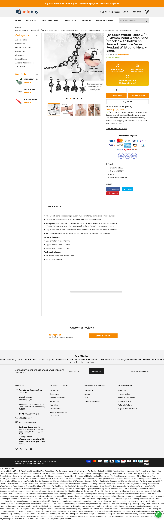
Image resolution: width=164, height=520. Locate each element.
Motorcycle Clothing (129, 481)
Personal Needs (70, 476)
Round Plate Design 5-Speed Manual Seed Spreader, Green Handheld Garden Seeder (31, 79)
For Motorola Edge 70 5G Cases (125, 498)
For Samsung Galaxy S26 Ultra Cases (71, 471)
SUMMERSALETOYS (14, 483)
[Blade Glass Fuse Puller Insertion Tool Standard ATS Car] (18, 102)
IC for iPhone (30, 514)
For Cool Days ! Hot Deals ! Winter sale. (68, 486)
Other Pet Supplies (34, 509)
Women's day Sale (30, 483)
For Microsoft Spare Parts (133, 516)
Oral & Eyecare (111, 491)
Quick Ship (35, 471)
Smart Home (21, 59)
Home (18, 20)
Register (137, 12)
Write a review (103, 335)
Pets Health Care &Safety (49, 498)
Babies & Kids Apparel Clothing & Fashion (103, 473)
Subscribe (96, 371)
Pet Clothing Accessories (65, 509)
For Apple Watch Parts (36, 519)
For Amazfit (66, 519)
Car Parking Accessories (104, 478)
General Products (23, 47)
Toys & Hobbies (91, 486)
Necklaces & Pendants (123, 496)
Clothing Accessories (53, 476)
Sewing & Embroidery (153, 491)
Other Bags (104, 486)
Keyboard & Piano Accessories (47, 511)
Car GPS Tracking (76, 481)
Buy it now (127, 101)
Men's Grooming (130, 488)
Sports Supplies (41, 488)
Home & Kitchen (7, 471)
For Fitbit (114, 476)
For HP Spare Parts (38, 516)
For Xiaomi (159, 496)
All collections (50, 20)
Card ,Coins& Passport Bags (59, 516)
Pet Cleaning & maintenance (131, 491)
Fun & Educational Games (75, 496)
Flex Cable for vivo (17, 519)
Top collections (140, 496)
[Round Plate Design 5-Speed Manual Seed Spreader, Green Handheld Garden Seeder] (18, 82)
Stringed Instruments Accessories (37, 504)
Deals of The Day (25, 486)
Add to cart (116, 95)
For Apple (81, 498)
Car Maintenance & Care (126, 478)
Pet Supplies (86, 501)
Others (4, 498)
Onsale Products (82, 504)
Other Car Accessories (42, 481)
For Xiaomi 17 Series (42, 486)
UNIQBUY (120, 171)
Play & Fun (19, 55)
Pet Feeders (145, 511)
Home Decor (97, 493)
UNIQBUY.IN (34, 461)
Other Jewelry (134, 501)
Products (31, 20)
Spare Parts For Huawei (15, 509)
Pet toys (33, 498)
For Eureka (92, 471)
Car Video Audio (28, 478)
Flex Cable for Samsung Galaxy (125, 514)
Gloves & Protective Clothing (60, 491)
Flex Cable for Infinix (83, 514)
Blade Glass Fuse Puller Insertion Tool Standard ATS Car (31, 99)
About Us (86, 20)
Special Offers (66, 483)
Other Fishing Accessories (147, 483)
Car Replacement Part (147, 478)
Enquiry (87, 394)
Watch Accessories (127, 476)
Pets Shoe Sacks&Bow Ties (110, 511)
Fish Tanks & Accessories (63, 504)
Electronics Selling (56, 488)
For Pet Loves (151, 509)
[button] (66, 98)
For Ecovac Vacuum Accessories (39, 493)
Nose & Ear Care (67, 473)
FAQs (86, 398)
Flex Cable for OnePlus (46, 514)
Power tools (97, 501)
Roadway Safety (91, 481)
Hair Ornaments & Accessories (100, 496)
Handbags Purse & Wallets (11, 504)
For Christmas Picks (90, 506)
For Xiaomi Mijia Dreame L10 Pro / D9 (88, 491)
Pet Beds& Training (131, 511)
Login (125, 12)
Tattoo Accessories (118, 486)
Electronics (20, 43)
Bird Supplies (76, 506)
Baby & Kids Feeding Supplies (57, 506)
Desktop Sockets (127, 509)
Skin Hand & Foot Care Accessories (44, 473)
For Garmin (121, 504)
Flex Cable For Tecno (102, 514)
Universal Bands (96, 516)
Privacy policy (124, 394)
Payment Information (127, 408)
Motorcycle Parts (60, 481)
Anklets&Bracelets (80, 483)
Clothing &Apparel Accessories (102, 483)
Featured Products (108, 506)
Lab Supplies (48, 509)
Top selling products (147, 471)
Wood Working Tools (8, 486)
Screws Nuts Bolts (69, 498)
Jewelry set (18, 514)
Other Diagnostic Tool (146, 476)
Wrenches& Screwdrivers (18, 498)
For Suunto (139, 509)
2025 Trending (114, 471)
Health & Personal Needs (36, 491)
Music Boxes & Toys (28, 496)
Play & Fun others (22, 471)
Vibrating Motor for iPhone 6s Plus (31, 89)
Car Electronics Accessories (61, 478)
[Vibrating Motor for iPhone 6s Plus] (18, 92)
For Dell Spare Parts (147, 514)
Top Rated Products (149, 501)
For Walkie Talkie (37, 506)
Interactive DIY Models (49, 483)
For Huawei (58, 496)
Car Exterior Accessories (110, 481)
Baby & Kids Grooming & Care (106, 509)
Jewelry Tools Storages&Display (79, 488)
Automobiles (21, 40)
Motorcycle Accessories (10, 478)
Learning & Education (71, 501)
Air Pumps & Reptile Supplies (98, 498)
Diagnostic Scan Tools (22, 481)
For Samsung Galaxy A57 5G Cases (107, 488)
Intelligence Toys (135, 486)
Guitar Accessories (26, 488)
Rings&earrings (133, 504)
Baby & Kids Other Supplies (79, 493)
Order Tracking (104, 20)
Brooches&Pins (109, 504)
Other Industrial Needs (22, 476)
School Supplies (17, 491)
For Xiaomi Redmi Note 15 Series (133, 493)
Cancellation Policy (92, 401)
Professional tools (45, 496)
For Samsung (95, 504)
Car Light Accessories (84, 478)
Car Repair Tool (42, 478)
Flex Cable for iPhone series (115, 501)
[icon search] (146, 20)
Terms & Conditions (126, 398)
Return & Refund (125, 405)
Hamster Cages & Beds (88, 511)
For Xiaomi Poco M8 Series (17, 501)
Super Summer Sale (129, 471)
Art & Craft (20, 66)
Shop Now (114, 3)
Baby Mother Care (84, 509)
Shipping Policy (124, 401)
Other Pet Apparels (69, 511)
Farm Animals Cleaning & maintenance (137, 473)
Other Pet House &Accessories (130, 506)
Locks (151, 496)
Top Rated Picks (48, 471)
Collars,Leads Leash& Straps (17, 506)
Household (20, 51)
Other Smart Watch (80, 516)
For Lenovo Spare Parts (20, 516)
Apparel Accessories (24, 63)
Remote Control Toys (126, 483)
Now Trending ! (61, 493)
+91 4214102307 (113, 12)
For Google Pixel (53, 519)
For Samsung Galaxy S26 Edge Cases (45, 501)
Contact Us (70, 20)
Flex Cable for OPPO (65, 514)
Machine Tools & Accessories (12, 493)
